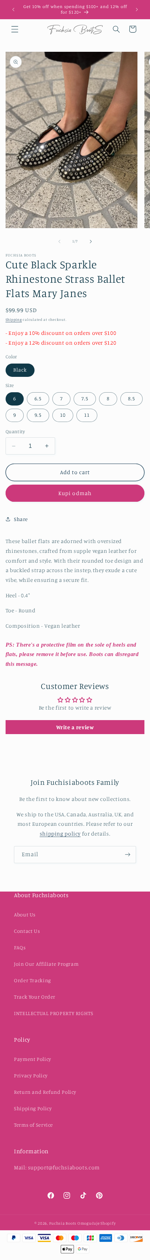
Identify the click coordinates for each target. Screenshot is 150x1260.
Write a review (75, 727)
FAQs (20, 947)
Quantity (15, 431)
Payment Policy (32, 1059)
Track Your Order (34, 997)
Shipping (14, 319)
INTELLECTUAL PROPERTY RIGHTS (53, 1013)
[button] (15, 29)
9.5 (38, 415)
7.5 (84, 398)
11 (87, 415)
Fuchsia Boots (63, 1223)
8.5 (131, 398)
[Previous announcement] (13, 9)
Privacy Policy (31, 1075)
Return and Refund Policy (45, 1092)
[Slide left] (59, 241)
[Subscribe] (128, 854)
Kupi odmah (75, 493)
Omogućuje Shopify (96, 1223)
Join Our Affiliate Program (46, 964)
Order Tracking (32, 980)
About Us (25, 914)
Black (20, 370)
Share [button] (21, 519)
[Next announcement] (136, 9)
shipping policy (60, 833)
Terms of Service (33, 1125)
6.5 (38, 398)
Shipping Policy (33, 1108)
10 (63, 415)
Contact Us (27, 931)
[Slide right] (90, 241)
